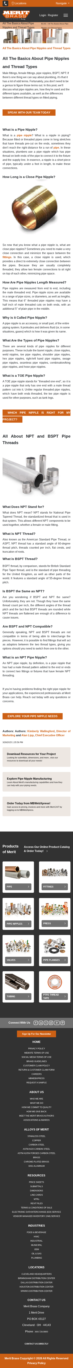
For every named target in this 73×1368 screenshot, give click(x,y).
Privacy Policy (36, 1363)
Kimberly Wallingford (41, 731)
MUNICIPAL (36, 1245)
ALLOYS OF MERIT (36, 1129)
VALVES (11, 960)
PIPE (9, 886)
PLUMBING (36, 1258)
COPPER (36, 1140)
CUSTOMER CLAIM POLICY (36, 1065)
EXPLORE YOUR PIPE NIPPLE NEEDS (33, 716)
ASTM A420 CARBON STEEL (36, 1149)
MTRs (36, 1199)
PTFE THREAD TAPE (51, 996)
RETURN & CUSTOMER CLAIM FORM (36, 1070)
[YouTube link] (57, 1023)
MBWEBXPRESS (36, 1078)
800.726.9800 (41, 1332)
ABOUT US (36, 1092)
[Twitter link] (46, 1023)
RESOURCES (36, 1175)
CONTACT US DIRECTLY (36, 1344)
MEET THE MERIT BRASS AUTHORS (36, 1116)
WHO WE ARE (36, 1099)
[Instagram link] (51, 1023)
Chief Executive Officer (50, 735)
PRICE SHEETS (36, 1182)
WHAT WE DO (36, 1103)
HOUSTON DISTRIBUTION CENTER (36, 1287)
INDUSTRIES (36, 1225)
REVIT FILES (37, 1203)
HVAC (36, 1236)
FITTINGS (48, 886)
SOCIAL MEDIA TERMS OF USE (36, 1057)
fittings (7, 257)
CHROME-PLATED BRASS (36, 1162)
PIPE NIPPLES (14, 924)
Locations (20, 3)
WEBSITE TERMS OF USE (36, 1053)
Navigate (61, 3)
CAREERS (37, 1074)
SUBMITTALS (36, 1186)
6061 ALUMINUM (37, 1166)
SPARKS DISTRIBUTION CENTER (36, 1291)
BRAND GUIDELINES (36, 1061)
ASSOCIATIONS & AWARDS (36, 1120)
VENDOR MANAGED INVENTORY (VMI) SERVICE (36, 1216)
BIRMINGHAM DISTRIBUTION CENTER (36, 1278)
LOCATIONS (36, 1267)
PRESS (47, 923)
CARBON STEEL (36, 1145)
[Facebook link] (36, 1023)
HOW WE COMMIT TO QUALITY (36, 1107)
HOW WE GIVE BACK (36, 1111)
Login (42, 15)
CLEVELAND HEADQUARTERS (37, 1274)
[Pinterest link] (62, 1023)
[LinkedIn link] (41, 1023)
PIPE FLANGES (51, 960)
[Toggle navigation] (65, 15)
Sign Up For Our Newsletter (36, 1034)
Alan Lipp (27, 735)
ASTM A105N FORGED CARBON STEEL (37, 1153)
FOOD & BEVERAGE (36, 1232)
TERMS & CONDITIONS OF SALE (36, 1208)
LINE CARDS (36, 1195)
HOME (36, 1041)
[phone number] (5, 3)
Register (53, 15)
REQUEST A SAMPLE (36, 1082)
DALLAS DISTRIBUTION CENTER (36, 1282)
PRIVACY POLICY (36, 1048)
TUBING (11, 996)
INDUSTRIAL (36, 1241)
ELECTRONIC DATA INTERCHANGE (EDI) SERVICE (36, 1212)
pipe (56, 147)
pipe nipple (24, 135)
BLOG (43, 24)
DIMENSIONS (36, 1191)
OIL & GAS (36, 1253)
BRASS (36, 1157)
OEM (36, 1249)
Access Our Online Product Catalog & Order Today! (47, 848)
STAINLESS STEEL (36, 1136)
